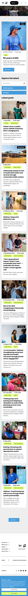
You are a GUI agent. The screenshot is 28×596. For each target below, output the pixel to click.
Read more (8, 69)
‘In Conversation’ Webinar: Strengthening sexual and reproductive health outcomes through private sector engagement (13, 354)
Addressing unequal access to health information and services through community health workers (13, 174)
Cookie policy (11, 586)
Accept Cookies (14, 593)
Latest (3, 560)
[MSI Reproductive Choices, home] (5, 2)
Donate (13, 3)
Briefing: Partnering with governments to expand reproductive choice (12, 449)
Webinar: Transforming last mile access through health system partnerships (13, 493)
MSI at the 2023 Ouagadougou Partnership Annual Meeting (13, 308)
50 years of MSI (11, 58)
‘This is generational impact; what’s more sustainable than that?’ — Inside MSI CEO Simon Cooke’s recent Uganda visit (13, 264)
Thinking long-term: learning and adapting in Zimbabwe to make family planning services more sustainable (13, 403)
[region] (14, 586)
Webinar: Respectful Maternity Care (11, 218)
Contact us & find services (19, 560)
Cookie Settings (14, 589)
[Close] (26, 577)
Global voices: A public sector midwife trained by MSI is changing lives (13, 128)
